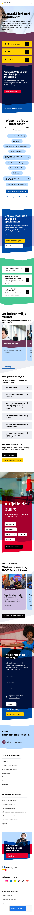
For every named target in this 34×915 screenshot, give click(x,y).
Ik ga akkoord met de (16, 697)
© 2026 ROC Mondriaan (10, 891)
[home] (6, 3)
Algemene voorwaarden (9, 899)
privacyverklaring (14, 698)
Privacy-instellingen (8, 903)
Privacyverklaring (7, 895)
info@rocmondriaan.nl (14, 742)
